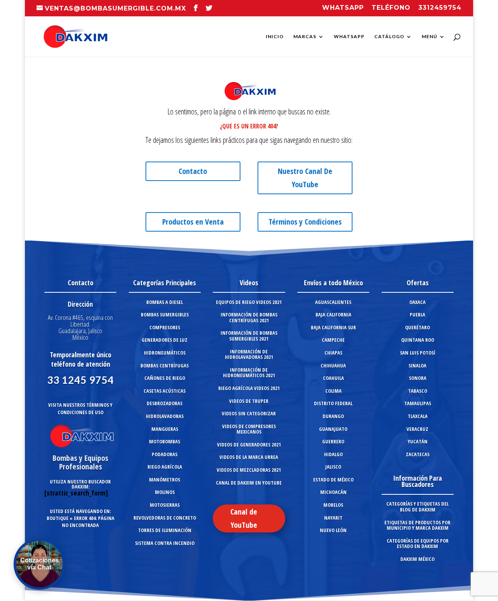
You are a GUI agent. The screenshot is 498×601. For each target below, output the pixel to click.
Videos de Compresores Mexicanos (249, 429)
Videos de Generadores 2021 (249, 444)
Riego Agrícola (164, 466)
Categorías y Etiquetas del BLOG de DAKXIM (417, 506)
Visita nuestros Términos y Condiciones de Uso (80, 408)
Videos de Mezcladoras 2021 (249, 469)
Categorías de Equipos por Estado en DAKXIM (418, 543)
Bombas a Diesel (164, 302)
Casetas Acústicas (165, 390)
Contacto (193, 171)
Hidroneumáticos (165, 352)
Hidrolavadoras (165, 416)
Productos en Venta (193, 221)
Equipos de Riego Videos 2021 (249, 302)
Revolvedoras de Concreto (164, 517)
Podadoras (164, 454)
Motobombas (164, 441)
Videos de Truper (248, 400)
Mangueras (164, 428)
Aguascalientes (333, 302)
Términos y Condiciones (305, 221)
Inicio (275, 36)
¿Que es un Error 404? (249, 126)
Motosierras (165, 504)
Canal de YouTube (243, 518)
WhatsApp (349, 36)
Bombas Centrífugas (164, 365)
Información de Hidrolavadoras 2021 (249, 354)
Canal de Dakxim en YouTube (249, 482)
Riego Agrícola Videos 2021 (249, 388)
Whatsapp (343, 8)
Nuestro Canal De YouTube (305, 178)
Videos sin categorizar (249, 413)
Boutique (57, 518)
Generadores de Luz (165, 339)
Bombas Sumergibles (165, 314)
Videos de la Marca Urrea (248, 456)
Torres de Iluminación (164, 530)
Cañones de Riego (164, 377)
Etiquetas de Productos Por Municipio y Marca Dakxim (417, 525)
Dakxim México (417, 558)
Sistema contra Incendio (165, 543)
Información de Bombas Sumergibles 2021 (249, 335)
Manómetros (164, 479)
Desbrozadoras (164, 403)
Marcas (304, 36)
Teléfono (391, 8)
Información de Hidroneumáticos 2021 (249, 372)
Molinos (165, 492)
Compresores (164, 327)
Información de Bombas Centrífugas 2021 (249, 317)
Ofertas (418, 282)
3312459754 (439, 8)
